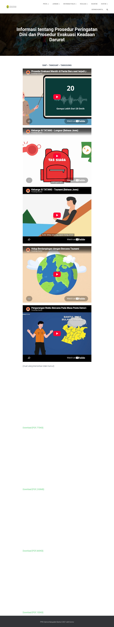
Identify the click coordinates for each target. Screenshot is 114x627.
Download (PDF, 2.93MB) (33, 489)
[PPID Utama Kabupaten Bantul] (11, 7)
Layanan (56, 4)
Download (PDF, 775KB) (33, 427)
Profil (45, 4)
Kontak (104, 4)
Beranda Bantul (97, 9)
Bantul (71, 622)
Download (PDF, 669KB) (33, 551)
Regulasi (83, 4)
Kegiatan (94, 4)
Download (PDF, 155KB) (33, 612)
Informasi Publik (69, 4)
